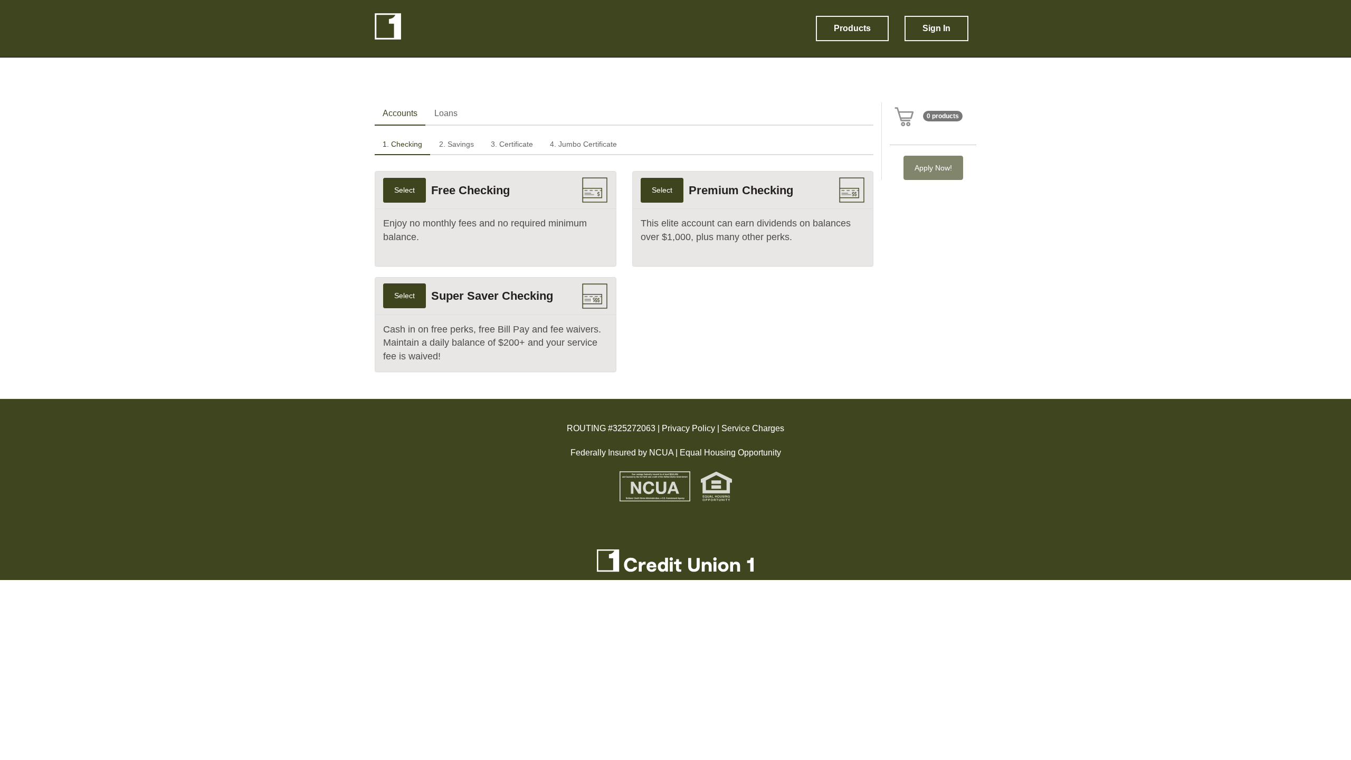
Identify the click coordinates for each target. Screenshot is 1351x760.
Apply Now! (933, 168)
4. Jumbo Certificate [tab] (583, 144)
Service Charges (752, 428)
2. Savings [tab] (456, 144)
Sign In (936, 28)
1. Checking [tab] (402, 144)
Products (852, 28)
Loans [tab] (446, 113)
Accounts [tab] (400, 113)
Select (404, 190)
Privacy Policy (687, 428)
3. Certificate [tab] (512, 144)
